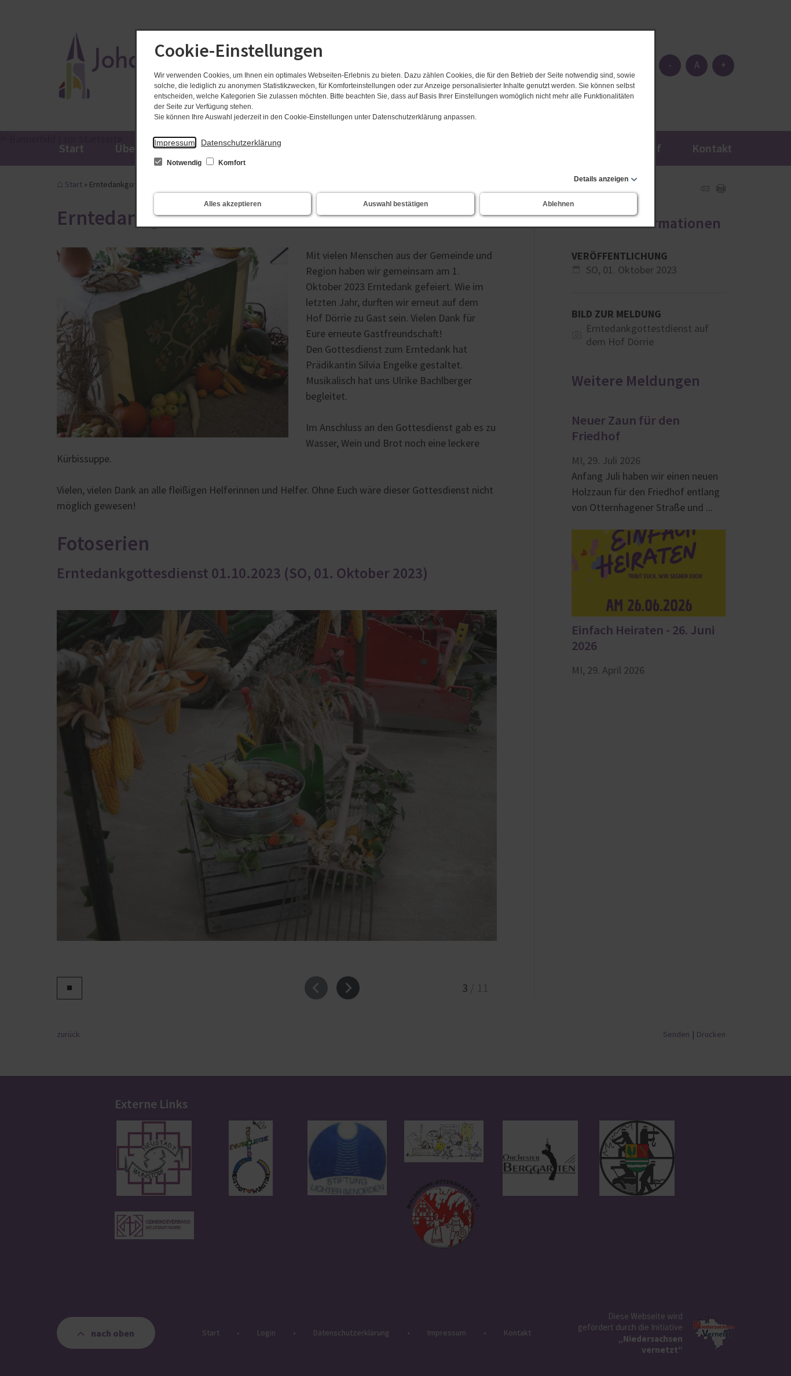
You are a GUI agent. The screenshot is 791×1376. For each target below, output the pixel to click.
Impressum (174, 142)
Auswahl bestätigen (395, 204)
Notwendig (184, 163)
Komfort (231, 163)
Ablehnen (558, 204)
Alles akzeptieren (232, 204)
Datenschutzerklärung (241, 142)
